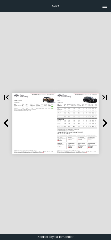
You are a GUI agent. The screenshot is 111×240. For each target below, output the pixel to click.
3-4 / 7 (55, 6)
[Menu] (105, 6)
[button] (6, 97)
